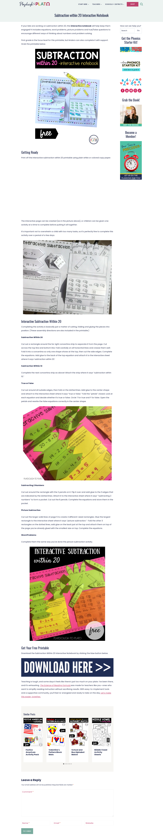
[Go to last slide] (26, 740)
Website (89, 823)
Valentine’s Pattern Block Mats (55, 752)
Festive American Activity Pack (32, 752)
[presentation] (33, 732)
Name (26, 823)
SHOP (132, 4)
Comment (27, 792)
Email (57, 823)
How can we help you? (130, 26)
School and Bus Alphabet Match (78, 752)
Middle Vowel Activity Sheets (100, 752)
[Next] (108, 740)
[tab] (63, 763)
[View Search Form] (141, 4)
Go (138, 30)
